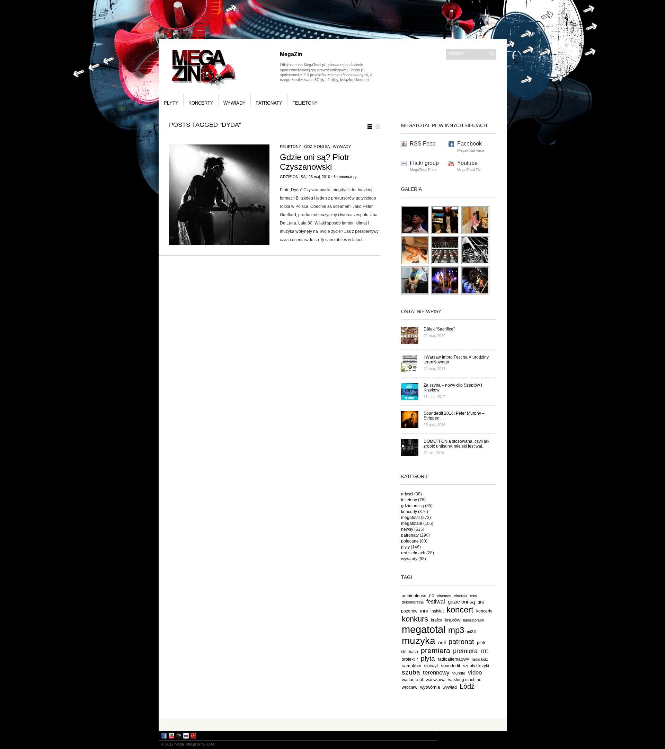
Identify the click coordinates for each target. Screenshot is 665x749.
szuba (411, 672)
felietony (305, 103)
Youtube (467, 163)
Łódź (467, 686)
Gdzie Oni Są (292, 177)
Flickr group (424, 163)
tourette (458, 673)
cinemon (444, 596)
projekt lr (410, 659)
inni (424, 611)
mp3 (456, 630)
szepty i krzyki (476, 665)
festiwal (435, 602)
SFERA (208, 744)
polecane (410, 541)
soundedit (450, 665)
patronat (461, 641)
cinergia (460, 596)
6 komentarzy (345, 177)
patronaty (269, 103)
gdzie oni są (317, 146)
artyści (407, 494)
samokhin (411, 665)
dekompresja (413, 602)
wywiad (450, 687)
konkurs (415, 619)
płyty (171, 103)
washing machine (464, 679)
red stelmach (413, 552)
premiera (435, 650)
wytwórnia (430, 687)
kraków (452, 620)
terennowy (436, 672)
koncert (459, 609)
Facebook (469, 144)
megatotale (411, 523)
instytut (437, 611)
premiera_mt (470, 650)
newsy (407, 529)
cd (431, 595)
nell (442, 642)
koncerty (200, 103)
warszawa (435, 679)
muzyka (418, 640)
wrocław (409, 687)
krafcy (436, 620)
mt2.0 (471, 631)
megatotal (410, 517)
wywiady (234, 103)
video (475, 672)
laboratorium (473, 620)
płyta (428, 658)
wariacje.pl (412, 679)
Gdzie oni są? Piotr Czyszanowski (314, 161)
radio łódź (480, 659)
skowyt (431, 665)
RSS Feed (423, 144)
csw (473, 596)
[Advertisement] (332, 724)
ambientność (414, 595)
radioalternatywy (453, 659)
